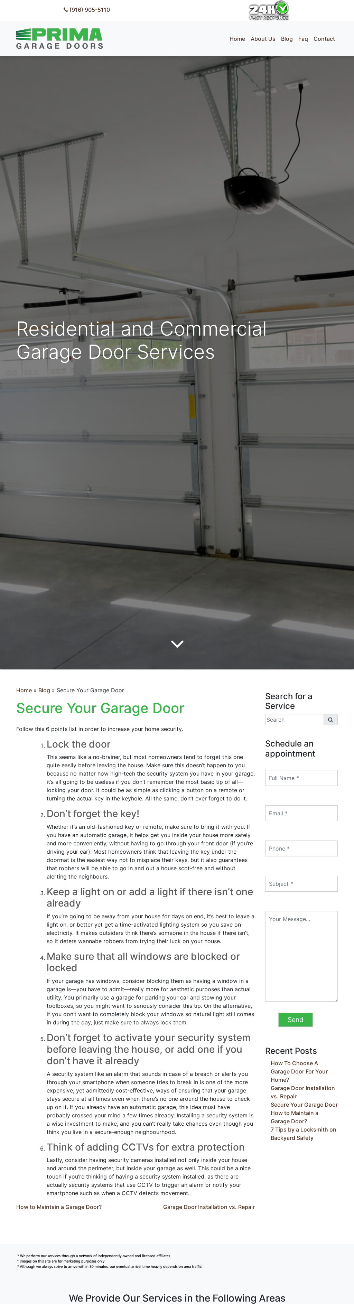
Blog (44, 690)
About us (263, 38)
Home (24, 690)
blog (287, 38)
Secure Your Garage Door (304, 1104)
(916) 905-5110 (89, 9)
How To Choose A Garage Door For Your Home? (299, 1071)
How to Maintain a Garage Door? (59, 1206)
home (237, 38)
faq (303, 38)
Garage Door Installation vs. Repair (209, 1206)
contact (324, 38)
